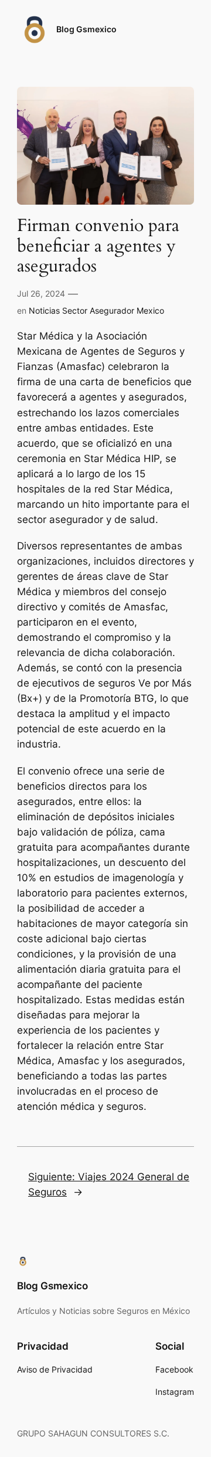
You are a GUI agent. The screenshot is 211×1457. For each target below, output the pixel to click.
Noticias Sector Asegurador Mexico (96, 310)
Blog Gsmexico (86, 29)
